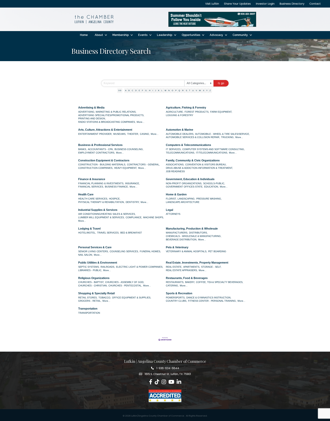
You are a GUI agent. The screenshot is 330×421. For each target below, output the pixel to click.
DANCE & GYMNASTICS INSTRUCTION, (208, 297)
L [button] (161, 90)
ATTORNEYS (173, 214)
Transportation (87, 308)
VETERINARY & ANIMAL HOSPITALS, (186, 251)
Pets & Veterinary (177, 247)
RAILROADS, (108, 267)
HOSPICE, (114, 198)
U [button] (193, 90)
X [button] (203, 90)
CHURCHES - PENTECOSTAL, (125, 285)
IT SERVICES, (173, 149)
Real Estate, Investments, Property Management (197, 262)
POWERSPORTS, (175, 297)
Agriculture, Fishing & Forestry (186, 107)
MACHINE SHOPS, (153, 217)
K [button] (158, 90)
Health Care (86, 194)
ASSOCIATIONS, (175, 164)
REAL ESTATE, (174, 267)
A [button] (125, 90)
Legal (169, 209)
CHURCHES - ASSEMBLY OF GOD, (124, 282)
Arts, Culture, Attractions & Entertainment (105, 129)
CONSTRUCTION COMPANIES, (95, 168)
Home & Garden (176, 194)
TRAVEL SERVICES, (108, 232)
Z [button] (210, 90)
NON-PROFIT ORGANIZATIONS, (184, 183)
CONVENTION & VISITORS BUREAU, (206, 164)
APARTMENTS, (191, 267)
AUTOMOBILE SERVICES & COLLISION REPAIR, (193, 137)
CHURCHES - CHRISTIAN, (92, 285)
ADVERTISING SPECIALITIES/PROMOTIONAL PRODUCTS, (111, 115)
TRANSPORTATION (89, 313)
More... (140, 122)
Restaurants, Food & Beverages (187, 278)
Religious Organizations (93, 278)
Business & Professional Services (100, 145)
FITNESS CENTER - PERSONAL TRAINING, (212, 301)
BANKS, (82, 149)
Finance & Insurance (91, 179)
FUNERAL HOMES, (150, 251)
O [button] (172, 90)
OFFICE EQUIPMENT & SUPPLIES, (131, 297)
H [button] (149, 90)
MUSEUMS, (119, 134)
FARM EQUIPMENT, (221, 112)
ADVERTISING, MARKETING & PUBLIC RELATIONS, (107, 112)
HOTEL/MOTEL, (87, 232)
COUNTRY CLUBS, (176, 301)
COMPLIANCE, (134, 217)
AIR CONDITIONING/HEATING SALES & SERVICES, (107, 214)
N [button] (169, 90)
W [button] (200, 90)
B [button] (129, 90)
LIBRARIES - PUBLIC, (90, 270)
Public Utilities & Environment (97, 262)
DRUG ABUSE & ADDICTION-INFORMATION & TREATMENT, (199, 168)
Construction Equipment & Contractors (103, 160)
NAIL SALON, (85, 255)
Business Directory (291, 4)
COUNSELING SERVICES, (124, 251)
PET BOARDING (217, 251)
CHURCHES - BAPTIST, (91, 282)
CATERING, (172, 285)
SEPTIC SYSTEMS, (89, 267)
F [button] (142, 90)
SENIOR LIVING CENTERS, (93, 251)
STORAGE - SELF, (211, 267)
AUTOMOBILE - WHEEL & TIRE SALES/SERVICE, (222, 134)
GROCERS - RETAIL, (89, 301)
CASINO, (145, 134)
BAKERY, (190, 282)
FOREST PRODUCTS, (197, 112)
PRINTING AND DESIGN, (92, 118)
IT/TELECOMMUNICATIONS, (212, 152)
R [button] (183, 90)
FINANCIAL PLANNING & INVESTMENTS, (101, 183)
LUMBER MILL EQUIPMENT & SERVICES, (101, 217)
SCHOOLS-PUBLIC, (214, 183)
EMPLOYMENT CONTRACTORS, (96, 152)
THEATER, (133, 134)
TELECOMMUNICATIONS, (180, 152)
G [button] (146, 90)
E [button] (139, 90)
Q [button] (179, 90)
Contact (315, 4)
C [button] (132, 90)
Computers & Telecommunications (188, 145)
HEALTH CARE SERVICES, (93, 198)
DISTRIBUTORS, (198, 232)
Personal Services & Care (95, 247)
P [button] (176, 90)
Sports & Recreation (179, 293)
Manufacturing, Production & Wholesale (192, 228)
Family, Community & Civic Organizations (193, 160)
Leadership (164, 35)
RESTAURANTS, (175, 282)
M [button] (165, 90)
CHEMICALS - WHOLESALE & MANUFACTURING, (193, 236)
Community (240, 35)
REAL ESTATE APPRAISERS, (182, 270)
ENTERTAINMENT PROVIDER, (95, 134)
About (99, 35)
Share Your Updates (237, 4)
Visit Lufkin (212, 4)
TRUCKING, (227, 137)
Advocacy (216, 35)
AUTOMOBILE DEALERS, (180, 134)
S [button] (186, 90)
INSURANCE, (132, 183)
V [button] (196, 90)
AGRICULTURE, (175, 112)
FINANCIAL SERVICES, (91, 186)
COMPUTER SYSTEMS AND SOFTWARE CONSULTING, (213, 149)
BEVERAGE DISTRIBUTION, (181, 239)
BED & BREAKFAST (131, 232)
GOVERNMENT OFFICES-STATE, (184, 186)
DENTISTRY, (133, 202)
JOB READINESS (175, 171)
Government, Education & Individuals (190, 179)
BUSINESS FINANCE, (117, 186)
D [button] (136, 90)
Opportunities (191, 35)
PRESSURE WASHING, (209, 198)
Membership (120, 35)
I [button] (152, 90)
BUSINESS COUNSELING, (129, 149)
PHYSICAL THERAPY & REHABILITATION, (101, 202)
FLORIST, (171, 198)
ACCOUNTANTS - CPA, (100, 149)
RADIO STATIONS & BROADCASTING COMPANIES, (107, 122)
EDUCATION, (211, 186)
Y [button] (206, 90)
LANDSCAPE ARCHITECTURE (182, 202)
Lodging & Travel (89, 228)
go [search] (222, 83)
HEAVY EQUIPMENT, (125, 168)
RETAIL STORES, (87, 297)
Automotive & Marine (179, 129)
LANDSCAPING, (186, 198)
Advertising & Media (91, 107)
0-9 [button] (119, 90)
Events (142, 35)
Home (84, 35)
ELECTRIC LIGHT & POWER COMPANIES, (139, 267)
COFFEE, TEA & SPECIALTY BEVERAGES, (219, 282)
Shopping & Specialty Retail (96, 293)
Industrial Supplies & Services (97, 209)
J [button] (155, 90)
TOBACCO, (104, 297)
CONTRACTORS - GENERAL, (143, 164)
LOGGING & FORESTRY (179, 115)
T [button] (189, 90)
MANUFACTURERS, (177, 232)
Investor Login (265, 4)
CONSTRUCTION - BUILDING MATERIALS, (102, 164)
